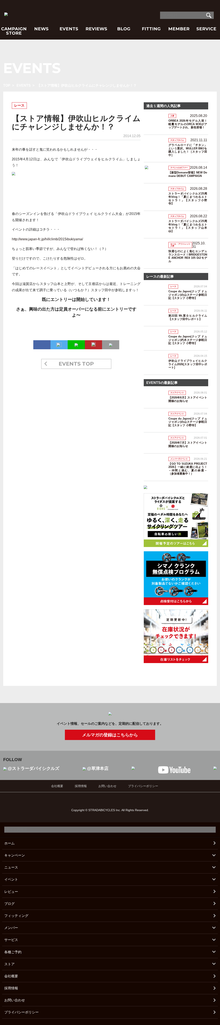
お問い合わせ (107, 786)
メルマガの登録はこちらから (110, 734)
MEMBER (178, 28)
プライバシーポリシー (143, 786)
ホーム (9, 843)
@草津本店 (97, 768)
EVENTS (69, 28)
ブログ (9, 903)
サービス (11, 940)
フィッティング (16, 916)
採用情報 (81, 786)
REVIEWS (96, 28)
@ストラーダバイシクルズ (33, 768)
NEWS (41, 28)
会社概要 (57, 786)
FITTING (151, 28)
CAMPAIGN (14, 28)
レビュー (11, 892)
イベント (11, 879)
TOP (6, 85)
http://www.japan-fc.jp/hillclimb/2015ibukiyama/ (47, 239)
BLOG (123, 28)
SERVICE (206, 28)
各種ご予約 (12, 952)
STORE (14, 33)
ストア (9, 964)
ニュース (11, 867)
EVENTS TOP (76, 364)
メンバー (11, 928)
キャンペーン (14, 855)
